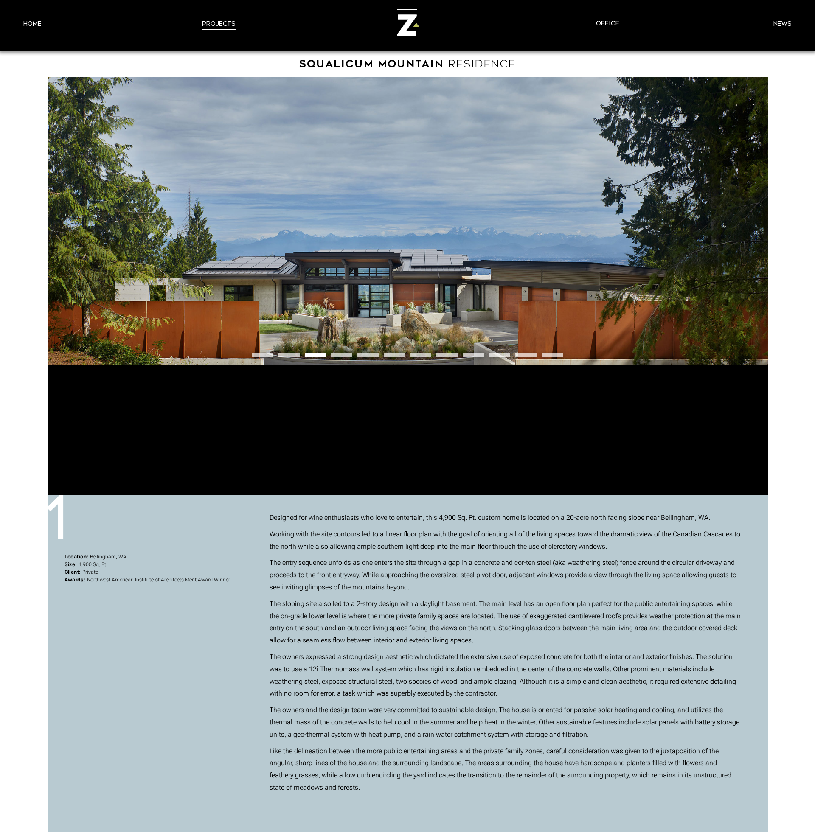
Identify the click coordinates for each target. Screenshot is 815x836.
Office (607, 23)
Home (32, 24)
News (782, 24)
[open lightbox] (408, 221)
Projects (219, 24)
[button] (262, 355)
